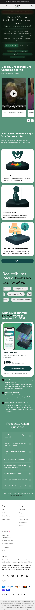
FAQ (3, 509)
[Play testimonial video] (13, 94)
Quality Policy (6, 519)
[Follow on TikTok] (17, 575)
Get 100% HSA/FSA (8, 544)
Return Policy (6, 516)
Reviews (21, 526)
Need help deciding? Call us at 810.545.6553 (17, 1)
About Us (22, 509)
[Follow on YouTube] (12, 575)
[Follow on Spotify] (27, 575)
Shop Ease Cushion (17, 368)
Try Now (17, 261)
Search (21, 516)
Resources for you (7, 541)
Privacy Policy (23, 522)
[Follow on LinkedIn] (22, 575)
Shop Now (23, 45)
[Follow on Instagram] (8, 575)
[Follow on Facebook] (3, 575)
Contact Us (5, 513)
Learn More (10, 45)
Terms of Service (24, 519)
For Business (5, 547)
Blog (20, 513)
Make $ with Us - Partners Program (7, 536)
